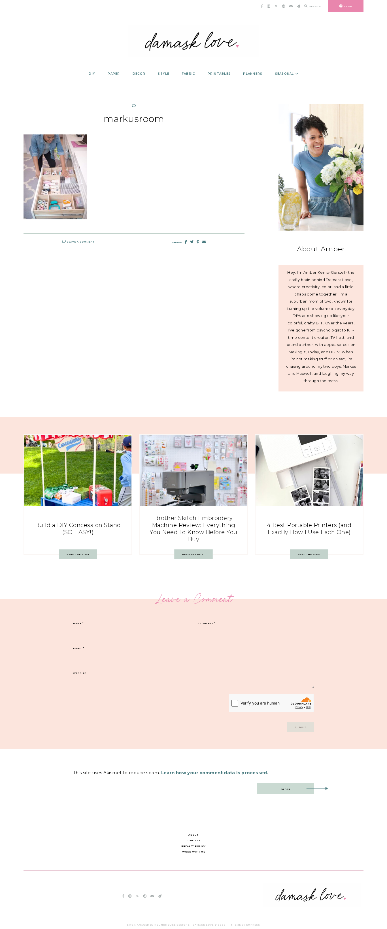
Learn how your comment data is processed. (214, 772)
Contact (194, 840)
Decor (139, 74)
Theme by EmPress (245, 924)
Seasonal (284, 74)
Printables (219, 74)
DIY (92, 74)
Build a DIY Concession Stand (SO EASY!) (78, 529)
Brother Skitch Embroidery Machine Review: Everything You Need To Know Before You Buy (193, 529)
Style (163, 74)
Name (78, 623)
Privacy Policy (193, 846)
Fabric (188, 74)
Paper (114, 74)
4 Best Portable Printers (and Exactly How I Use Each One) (309, 529)
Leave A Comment (80, 241)
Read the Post (78, 554)
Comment (206, 623)
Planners (252, 74)
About (193, 834)
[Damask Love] (312, 905)
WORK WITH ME (193, 851)
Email (78, 648)
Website (79, 673)
